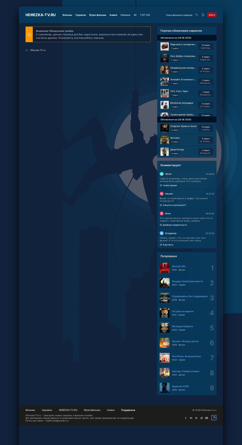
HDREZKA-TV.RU (68, 410)
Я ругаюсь (168, 244)
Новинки (125, 15)
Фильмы (67, 15)
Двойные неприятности (175, 225)
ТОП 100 (145, 15)
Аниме (113, 15)
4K (135, 15)
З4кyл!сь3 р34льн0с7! (174, 205)
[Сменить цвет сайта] (203, 14)
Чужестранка (170, 185)
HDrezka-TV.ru (41, 15)
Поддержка (128, 410)
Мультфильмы (97, 15)
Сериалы (80, 15)
